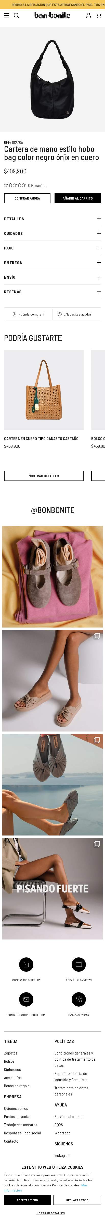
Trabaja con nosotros (20, 1124)
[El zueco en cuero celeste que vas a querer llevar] (52, 784)
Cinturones (12, 1069)
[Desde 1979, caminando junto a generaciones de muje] (52, 888)
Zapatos (10, 1052)
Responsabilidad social (22, 1132)
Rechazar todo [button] (77, 1200)
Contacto (11, 1141)
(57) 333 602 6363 (79, 1015)
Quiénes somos (16, 1108)
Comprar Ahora (27, 198)
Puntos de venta (16, 1116)
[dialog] (52, 1190)
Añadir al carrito (78, 198)
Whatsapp (63, 1132)
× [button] (99, 1164)
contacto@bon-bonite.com (26, 1015)
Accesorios (13, 1077)
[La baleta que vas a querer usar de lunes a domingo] (52, 577)
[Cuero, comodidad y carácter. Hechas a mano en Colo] (52, 681)
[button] (52, 1213)
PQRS (59, 1124)
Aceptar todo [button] (27, 1200)
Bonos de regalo (17, 1085)
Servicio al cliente (69, 1116)
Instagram (62, 1155)
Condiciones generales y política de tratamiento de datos (75, 1059)
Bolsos (9, 1061)
